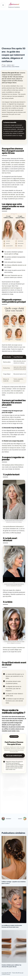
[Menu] (3, 5)
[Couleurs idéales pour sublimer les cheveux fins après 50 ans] (14, 946)
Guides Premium (15, 66)
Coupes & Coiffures (6, 66)
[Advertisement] (14, 25)
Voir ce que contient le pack (14, 755)
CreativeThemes (6, 974)
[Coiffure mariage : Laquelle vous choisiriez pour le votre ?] (14, 857)
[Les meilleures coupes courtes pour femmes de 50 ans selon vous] (14, 904)
